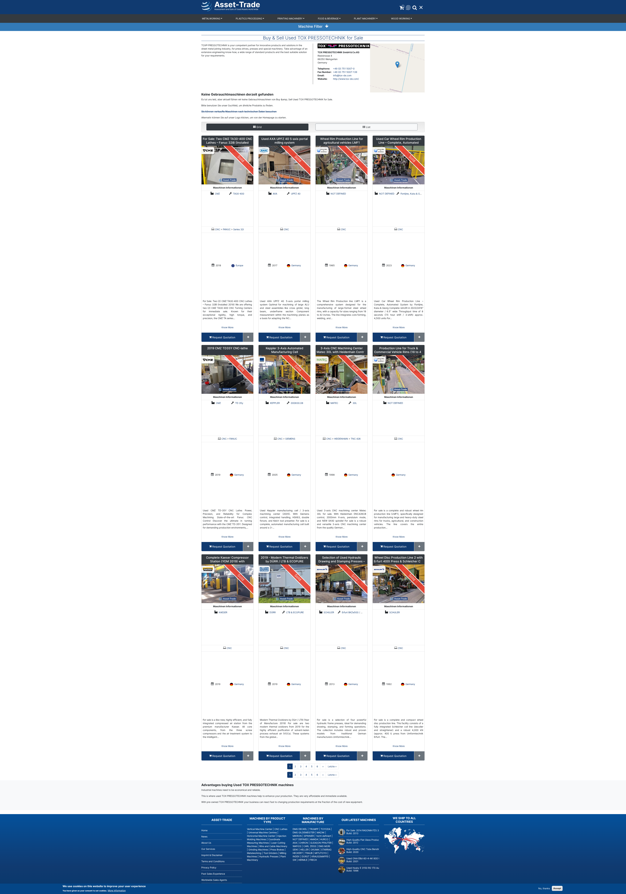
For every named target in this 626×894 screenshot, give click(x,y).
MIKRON (297, 835)
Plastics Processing (249, 18)
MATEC (334, 403)
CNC (217, 229)
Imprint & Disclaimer (212, 855)
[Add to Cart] (248, 337)
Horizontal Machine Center (261, 835)
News (204, 836)
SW (294, 859)
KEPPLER (275, 403)
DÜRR (272, 612)
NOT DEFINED (338, 193)
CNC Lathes (280, 829)
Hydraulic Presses (268, 856)
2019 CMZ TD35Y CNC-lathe (227, 348)
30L (355, 403)
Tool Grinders (270, 853)
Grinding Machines (258, 849)
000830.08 (297, 403)
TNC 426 (356, 438)
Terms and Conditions (212, 861)
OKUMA (315, 849)
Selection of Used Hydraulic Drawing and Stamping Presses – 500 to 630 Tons (341, 561)
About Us (206, 842)
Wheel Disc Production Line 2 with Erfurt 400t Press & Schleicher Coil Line (399, 561)
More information (117, 890)
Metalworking (211, 18)
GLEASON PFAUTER (321, 842)
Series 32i (238, 229)
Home (204, 830)
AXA (275, 193)
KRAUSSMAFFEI (320, 856)
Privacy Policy (208, 867)
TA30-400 (238, 193)
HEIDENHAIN (341, 438)
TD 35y (239, 403)
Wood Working (401, 18)
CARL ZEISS (309, 846)
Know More (227, 327)
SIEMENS (290, 438)
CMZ (217, 193)
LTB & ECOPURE (295, 612)
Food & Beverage (328, 18)
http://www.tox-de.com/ (346, 78)
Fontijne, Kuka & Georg (413, 193)
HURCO (324, 839)
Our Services (208, 849)
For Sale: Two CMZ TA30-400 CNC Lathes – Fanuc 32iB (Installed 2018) (227, 142)
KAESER (223, 612)
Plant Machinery (365, 18)
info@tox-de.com (342, 75)
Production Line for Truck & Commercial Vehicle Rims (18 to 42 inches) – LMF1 (398, 351)
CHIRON (303, 842)
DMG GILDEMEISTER (304, 832)
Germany (296, 265)
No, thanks (544, 888)
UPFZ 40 (295, 193)
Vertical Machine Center (259, 829)
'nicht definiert (323, 835)
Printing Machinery (290, 18)
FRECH (313, 859)
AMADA (314, 839)
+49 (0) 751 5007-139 (345, 72)
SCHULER (329, 612)
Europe (239, 265)
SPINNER (309, 835)
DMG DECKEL (300, 829)
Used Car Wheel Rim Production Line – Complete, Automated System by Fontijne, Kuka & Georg (399, 142)
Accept (557, 888)
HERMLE (302, 859)
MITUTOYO (321, 853)
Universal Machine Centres (262, 832)
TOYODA (325, 829)
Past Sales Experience (213, 873)
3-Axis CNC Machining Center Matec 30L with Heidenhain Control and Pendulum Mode (341, 351)
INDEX (296, 856)
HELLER (304, 849)
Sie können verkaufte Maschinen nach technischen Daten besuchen (239, 111)
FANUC (227, 229)
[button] (397, 64)
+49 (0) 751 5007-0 (344, 68)
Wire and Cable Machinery (273, 846)
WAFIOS (297, 846)
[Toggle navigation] (408, 7)
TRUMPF (314, 829)
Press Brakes (277, 849)
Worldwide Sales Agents (214, 880)
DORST (305, 856)
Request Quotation (223, 337)
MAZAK (321, 832)
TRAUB (309, 853)
